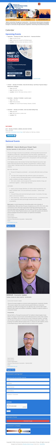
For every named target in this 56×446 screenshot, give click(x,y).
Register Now (11, 226)
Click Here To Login (28, 421)
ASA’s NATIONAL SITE (43, 19)
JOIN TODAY (13, 19)
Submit (8, 411)
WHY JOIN (28, 19)
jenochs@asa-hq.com (12, 222)
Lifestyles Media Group (28, 444)
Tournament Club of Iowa (17, 132)
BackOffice (42, 444)
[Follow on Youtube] (39, 4)
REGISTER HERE (36, 78)
